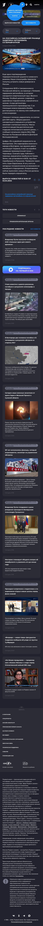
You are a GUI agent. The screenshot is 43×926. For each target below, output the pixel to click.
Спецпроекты (7, 718)
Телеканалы (19, 876)
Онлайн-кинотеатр (9, 722)
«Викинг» (33, 825)
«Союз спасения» (14, 825)
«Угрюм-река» (25, 825)
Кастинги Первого (8, 731)
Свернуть (21, 709)
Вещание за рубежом (29, 767)
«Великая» (13, 827)
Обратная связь (8, 743)
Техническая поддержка (11, 747)
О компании (6, 714)
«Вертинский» (22, 827)
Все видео (6, 735)
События (5, 751)
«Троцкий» (6, 827)
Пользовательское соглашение (13, 739)
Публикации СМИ (8, 755)
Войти (36, 4)
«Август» (19, 822)
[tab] (31, 22)
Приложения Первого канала (12, 727)
